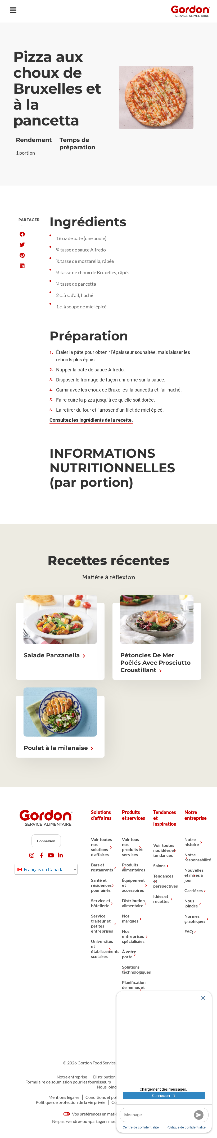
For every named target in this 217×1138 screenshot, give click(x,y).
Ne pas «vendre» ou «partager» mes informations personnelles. (108, 1121)
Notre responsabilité (196, 857)
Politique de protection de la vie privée (70, 1102)
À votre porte (129, 954)
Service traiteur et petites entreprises (102, 923)
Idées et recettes (161, 899)
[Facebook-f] (41, 855)
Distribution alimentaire (133, 903)
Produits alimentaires (133, 867)
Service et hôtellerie (100, 903)
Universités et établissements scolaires (102, 949)
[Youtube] (51, 855)
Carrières (193, 890)
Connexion (46, 841)
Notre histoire (191, 842)
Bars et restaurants (102, 867)
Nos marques (130, 918)
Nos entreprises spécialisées (133, 936)
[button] (22, 234)
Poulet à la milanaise (56, 748)
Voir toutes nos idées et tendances (164, 850)
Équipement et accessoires (133, 885)
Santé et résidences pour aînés (101, 885)
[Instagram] (32, 855)
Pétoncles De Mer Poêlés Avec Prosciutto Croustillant (155, 663)
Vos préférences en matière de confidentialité (112, 1113)
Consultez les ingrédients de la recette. (91, 420)
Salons (159, 865)
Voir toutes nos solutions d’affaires (101, 847)
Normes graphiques (194, 919)
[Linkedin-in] (60, 855)
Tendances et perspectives (165, 880)
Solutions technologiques (133, 969)
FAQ (188, 931)
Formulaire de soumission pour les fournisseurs (68, 1081)
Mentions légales (63, 1097)
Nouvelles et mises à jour (194, 875)
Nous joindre (191, 903)
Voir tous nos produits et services (132, 847)
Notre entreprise (72, 1076)
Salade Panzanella (53, 655)
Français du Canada (43, 869)
